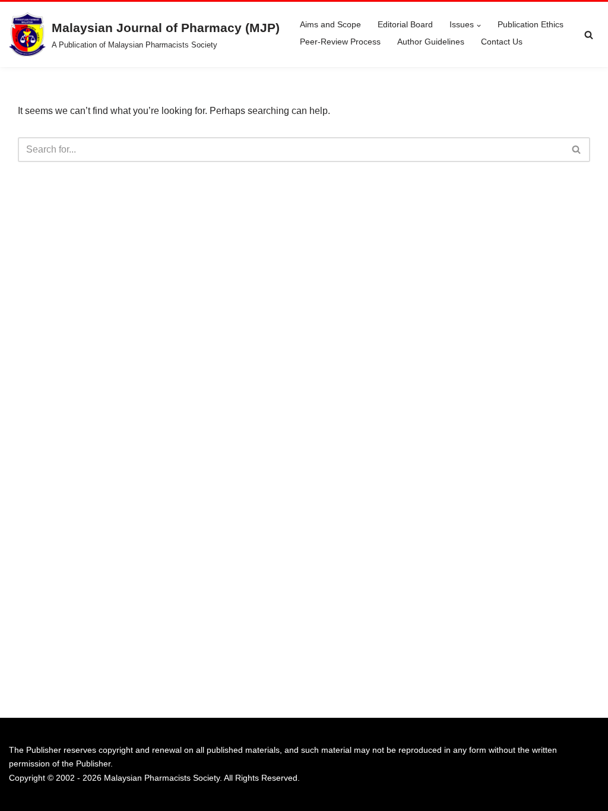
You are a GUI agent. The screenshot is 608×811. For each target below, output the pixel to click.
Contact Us (501, 41)
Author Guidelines (430, 41)
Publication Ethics (530, 24)
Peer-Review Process (340, 41)
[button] (479, 26)
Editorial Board (405, 24)
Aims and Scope (330, 24)
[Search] (588, 34)
